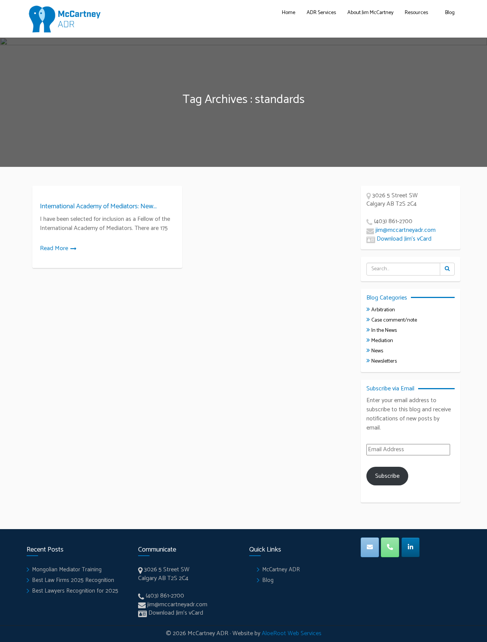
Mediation (382, 340)
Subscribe (387, 476)
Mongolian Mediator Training (67, 569)
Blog (450, 12)
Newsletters (384, 361)
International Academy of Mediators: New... (98, 206)
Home (288, 12)
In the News (384, 330)
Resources (416, 12)
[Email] (370, 547)
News (377, 351)
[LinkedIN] (410, 547)
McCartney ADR (281, 569)
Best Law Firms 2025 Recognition (73, 580)
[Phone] (390, 547)
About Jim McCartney (370, 12)
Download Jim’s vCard (404, 239)
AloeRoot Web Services (291, 633)
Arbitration (383, 310)
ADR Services (321, 12)
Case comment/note (394, 320)
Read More (54, 248)
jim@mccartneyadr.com (406, 230)
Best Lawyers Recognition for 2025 (75, 591)
